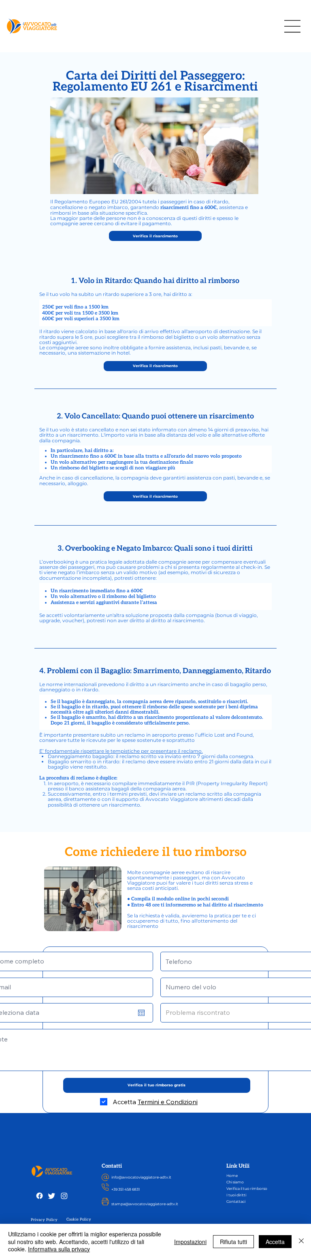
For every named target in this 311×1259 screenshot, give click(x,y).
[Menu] (293, 26)
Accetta (275, 1242)
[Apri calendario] (141, 1013)
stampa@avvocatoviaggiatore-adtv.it (144, 1204)
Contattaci (235, 1201)
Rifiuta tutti (233, 1242)
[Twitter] (51, 1195)
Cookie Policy (78, 1219)
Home (232, 1175)
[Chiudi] (301, 1241)
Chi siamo (235, 1182)
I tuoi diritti (236, 1195)
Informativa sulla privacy (59, 1249)
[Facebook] (39, 1195)
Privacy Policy (44, 1219)
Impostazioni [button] (190, 1242)
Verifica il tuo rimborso (246, 1188)
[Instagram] (64, 1195)
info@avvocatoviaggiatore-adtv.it (141, 1177)
